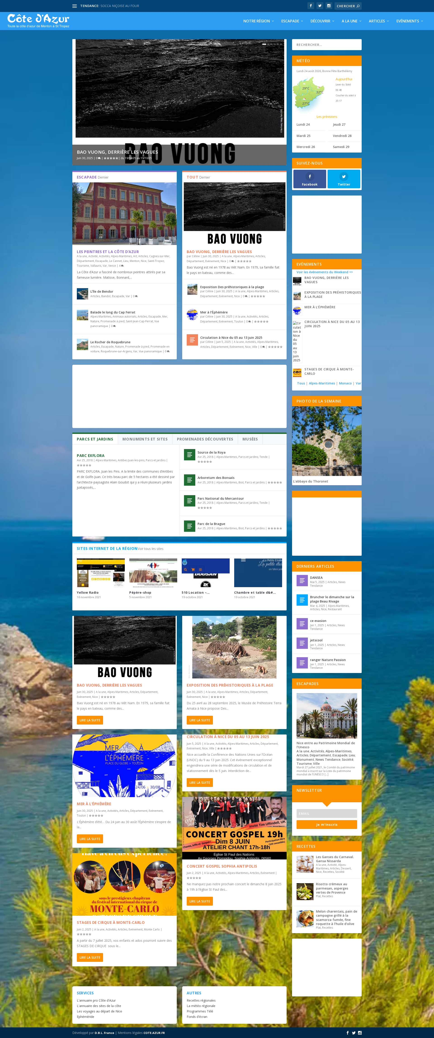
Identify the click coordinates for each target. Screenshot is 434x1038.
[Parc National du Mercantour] (189, 500)
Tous (301, 383)
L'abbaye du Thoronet (310, 481)
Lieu (125, 261)
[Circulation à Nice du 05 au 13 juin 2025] (192, 340)
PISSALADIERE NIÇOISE (118, 6)
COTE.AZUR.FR (154, 1033)
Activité (93, 256)
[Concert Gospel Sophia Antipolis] (234, 828)
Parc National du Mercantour (221, 498)
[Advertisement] (179, 396)
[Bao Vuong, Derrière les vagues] (234, 213)
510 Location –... (196, 592)
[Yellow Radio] (101, 572)
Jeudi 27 (339, 124)
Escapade (290, 21)
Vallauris (95, 266)
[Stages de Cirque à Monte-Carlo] (124, 884)
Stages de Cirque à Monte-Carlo (111, 922)
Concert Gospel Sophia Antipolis (222, 866)
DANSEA (316, 577)
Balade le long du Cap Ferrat (112, 312)
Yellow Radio (88, 592)
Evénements (407, 21)
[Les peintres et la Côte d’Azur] (124, 213)
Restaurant (335, 609)
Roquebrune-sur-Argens (116, 351)
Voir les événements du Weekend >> (325, 272)
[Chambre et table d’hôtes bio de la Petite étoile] (258, 572)
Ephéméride (85, 1016)
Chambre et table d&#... (255, 592)
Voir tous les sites (150, 548)
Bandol (106, 296)
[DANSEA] (302, 580)
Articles (377, 21)
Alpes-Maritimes (121, 256)
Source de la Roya (212, 452)
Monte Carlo (152, 929)
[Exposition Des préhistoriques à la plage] (192, 289)
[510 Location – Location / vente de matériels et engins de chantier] (206, 572)
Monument (305, 759)
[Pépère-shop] (153, 572)
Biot (241, 482)
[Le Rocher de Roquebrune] (82, 344)
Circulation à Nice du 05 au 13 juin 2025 (231, 337)
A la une (349, 21)
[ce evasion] (302, 623)
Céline (196, 256)
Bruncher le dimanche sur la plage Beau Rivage (332, 599)
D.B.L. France (104, 1033)
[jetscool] (302, 643)
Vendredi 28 (342, 136)
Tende (263, 457)
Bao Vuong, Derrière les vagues (117, 152)
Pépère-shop (140, 592)
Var (105, 266)
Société (347, 759)
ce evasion (318, 621)
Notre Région (256, 21)
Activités (104, 256)
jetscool (316, 640)
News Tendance (328, 759)
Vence (112, 266)
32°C (319, 92)
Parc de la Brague (211, 524)
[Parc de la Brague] (189, 526)
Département (85, 261)
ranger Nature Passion (328, 660)
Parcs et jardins (155, 460)
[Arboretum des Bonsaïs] (189, 480)
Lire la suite (90, 720)
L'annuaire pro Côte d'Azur (96, 1000)
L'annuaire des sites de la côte (99, 1006)
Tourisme (83, 266)
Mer (164, 316)
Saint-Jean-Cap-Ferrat (139, 321)
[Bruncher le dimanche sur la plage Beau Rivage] (302, 600)
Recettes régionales (201, 1000)
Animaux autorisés (124, 316)
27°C (305, 103)
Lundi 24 (303, 124)
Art (135, 256)
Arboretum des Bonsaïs (216, 477)
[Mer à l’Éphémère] (192, 314)
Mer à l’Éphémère (214, 312)
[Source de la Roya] (189, 454)
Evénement (212, 261)
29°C (305, 88)
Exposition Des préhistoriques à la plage (232, 287)
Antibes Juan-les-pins (131, 460)
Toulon (238, 321)
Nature (94, 321)
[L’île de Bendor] (82, 293)
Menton (134, 261)
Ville (254, 347)
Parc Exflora (90, 455)
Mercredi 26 (306, 147)
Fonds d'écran (197, 1016)
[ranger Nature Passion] (302, 662)
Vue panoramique (150, 351)
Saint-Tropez (156, 261)
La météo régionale (201, 1006)
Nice (143, 261)
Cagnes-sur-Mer (159, 256)
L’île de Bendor (101, 291)
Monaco (345, 383)
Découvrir (320, 21)
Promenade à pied (113, 321)
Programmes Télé (200, 1011)
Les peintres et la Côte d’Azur (108, 251)
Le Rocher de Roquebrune (110, 342)
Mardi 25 (303, 136)
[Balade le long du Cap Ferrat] (82, 314)
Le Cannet (115, 261)
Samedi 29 (341, 147)
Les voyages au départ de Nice (99, 1011)
